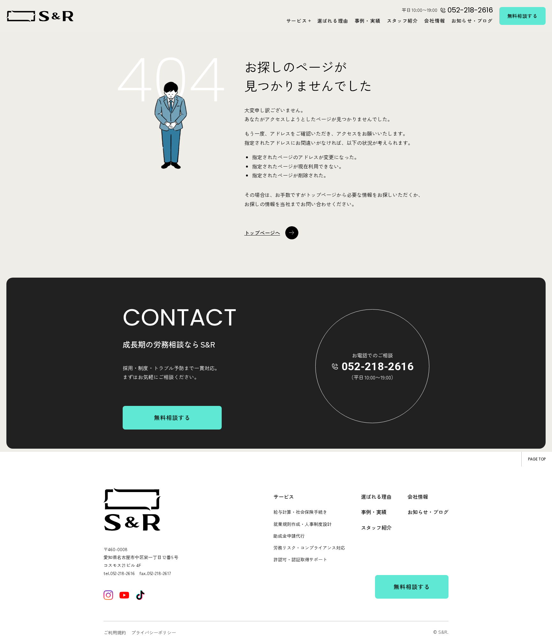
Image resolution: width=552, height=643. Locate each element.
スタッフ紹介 (402, 20)
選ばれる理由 (332, 20)
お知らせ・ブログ (472, 20)
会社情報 (434, 20)
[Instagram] (108, 595)
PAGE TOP (537, 459)
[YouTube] (124, 595)
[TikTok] (140, 595)
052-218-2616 (377, 366)
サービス (296, 20)
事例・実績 (367, 20)
